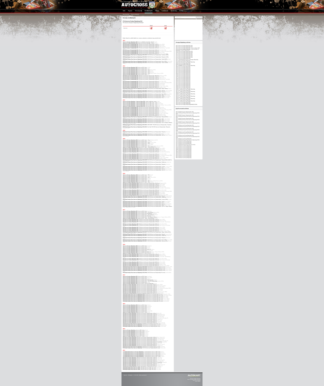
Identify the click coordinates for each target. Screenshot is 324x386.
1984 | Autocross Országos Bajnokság (183, 97)
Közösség (174, 11)
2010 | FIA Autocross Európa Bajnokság (183, 146)
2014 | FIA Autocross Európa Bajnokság (183, 141)
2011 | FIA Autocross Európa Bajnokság (183, 145)
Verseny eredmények (135, 14)
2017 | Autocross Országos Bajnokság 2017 (184, 53)
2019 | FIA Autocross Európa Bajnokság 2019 (185, 125)
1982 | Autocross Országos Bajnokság (183, 102)
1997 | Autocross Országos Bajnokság (183, 77)
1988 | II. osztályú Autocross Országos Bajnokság (185, 89)
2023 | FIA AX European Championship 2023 (185, 111)
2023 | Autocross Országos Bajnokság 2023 (184, 45)
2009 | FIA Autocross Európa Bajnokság (183, 148)
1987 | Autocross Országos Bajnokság (183, 90)
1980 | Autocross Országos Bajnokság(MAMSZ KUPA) (186, 104)
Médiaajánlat (130, 375)
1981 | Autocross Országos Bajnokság (183, 103)
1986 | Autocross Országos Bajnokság (183, 92)
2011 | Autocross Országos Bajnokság (183, 60)
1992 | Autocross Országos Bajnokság (183, 83)
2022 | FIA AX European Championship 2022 (185, 115)
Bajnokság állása (126, 14)
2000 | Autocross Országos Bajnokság (183, 73)
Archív (181, 11)
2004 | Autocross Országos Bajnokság (183, 69)
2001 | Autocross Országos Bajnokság (183, 72)
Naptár (130, 11)
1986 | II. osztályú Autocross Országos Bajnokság (185, 93)
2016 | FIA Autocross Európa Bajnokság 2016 (185, 135)
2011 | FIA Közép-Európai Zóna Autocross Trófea (185, 144)
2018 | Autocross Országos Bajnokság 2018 (184, 52)
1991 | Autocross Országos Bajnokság (183, 84)
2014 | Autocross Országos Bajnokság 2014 (184, 57)
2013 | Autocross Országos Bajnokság (183, 58)
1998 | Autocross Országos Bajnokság (183, 76)
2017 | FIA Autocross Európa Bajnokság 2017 (185, 131)
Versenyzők (138, 11)
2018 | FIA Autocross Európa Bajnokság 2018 (185, 128)
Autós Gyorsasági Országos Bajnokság (193, 379)
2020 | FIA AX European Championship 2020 (185, 121)
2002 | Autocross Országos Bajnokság (183, 71)
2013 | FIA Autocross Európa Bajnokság (183, 142)
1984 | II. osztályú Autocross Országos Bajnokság (185, 98)
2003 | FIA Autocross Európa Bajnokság (183, 155)
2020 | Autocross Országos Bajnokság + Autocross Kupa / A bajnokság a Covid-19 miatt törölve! (187, 50)
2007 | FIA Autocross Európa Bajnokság (183, 150)
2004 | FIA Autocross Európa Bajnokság (183, 154)
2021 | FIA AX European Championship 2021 (185, 118)
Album (157, 11)
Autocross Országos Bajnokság (195, 378)
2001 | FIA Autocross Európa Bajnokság (183, 157)
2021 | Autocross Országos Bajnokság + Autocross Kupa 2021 (188, 47)
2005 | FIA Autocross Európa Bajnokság (183, 152)
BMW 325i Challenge (196, 380)
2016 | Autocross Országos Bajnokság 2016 (184, 54)
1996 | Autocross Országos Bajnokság (183, 78)
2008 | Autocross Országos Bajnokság (183, 64)
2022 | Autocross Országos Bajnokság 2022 (184, 46)
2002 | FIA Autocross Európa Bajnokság (183, 156)
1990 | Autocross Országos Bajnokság (183, 85)
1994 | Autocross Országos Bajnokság (183, 80)
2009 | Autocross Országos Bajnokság (183, 63)
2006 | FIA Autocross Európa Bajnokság (183, 151)
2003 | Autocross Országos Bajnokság (183, 70)
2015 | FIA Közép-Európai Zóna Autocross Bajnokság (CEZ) (187, 139)
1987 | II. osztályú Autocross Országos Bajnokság (185, 91)
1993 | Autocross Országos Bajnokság (183, 81)
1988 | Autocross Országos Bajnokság (183, 87)
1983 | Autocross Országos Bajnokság (183, 99)
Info (124, 11)
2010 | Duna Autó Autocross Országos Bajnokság (185, 61)
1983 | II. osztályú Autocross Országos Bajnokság (185, 100)
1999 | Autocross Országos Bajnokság (183, 74)
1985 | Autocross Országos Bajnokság (183, 94)
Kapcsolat (125, 375)
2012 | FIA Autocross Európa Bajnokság (183, 143)
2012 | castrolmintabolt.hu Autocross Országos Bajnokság (187, 59)
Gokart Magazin (197, 381)
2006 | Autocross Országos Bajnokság (183, 66)
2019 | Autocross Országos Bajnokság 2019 (184, 51)
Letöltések (165, 11)
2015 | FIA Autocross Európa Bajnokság (183, 138)
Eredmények (148, 11)
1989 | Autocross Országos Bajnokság (183, 86)
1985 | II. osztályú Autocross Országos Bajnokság (185, 96)
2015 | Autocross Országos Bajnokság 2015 (184, 56)
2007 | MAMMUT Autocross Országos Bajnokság (185, 65)
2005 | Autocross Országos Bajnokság (183, 67)
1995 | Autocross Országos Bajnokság (183, 79)
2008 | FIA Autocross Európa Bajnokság (183, 149)
